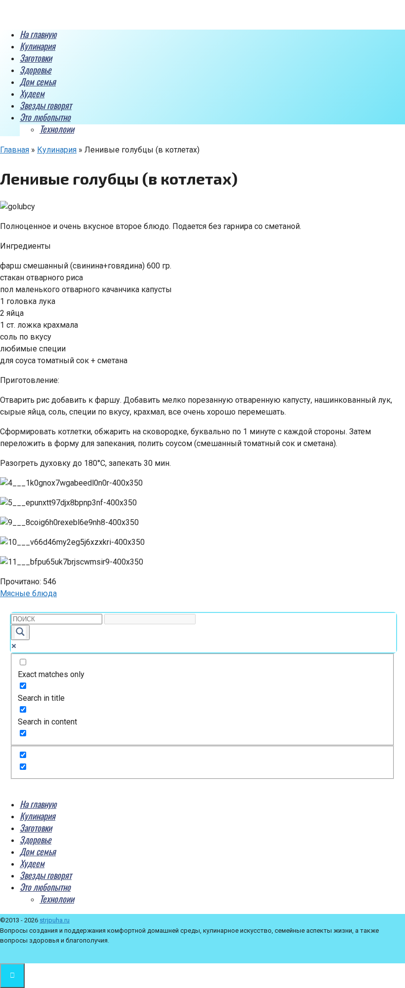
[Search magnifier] (20, 632)
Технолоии (57, 128)
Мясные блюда (28, 593)
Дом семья (38, 81)
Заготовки (36, 57)
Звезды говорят (46, 105)
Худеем (32, 93)
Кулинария (37, 45)
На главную (38, 34)
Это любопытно (45, 117)
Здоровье (35, 69)
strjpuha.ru (55, 920)
